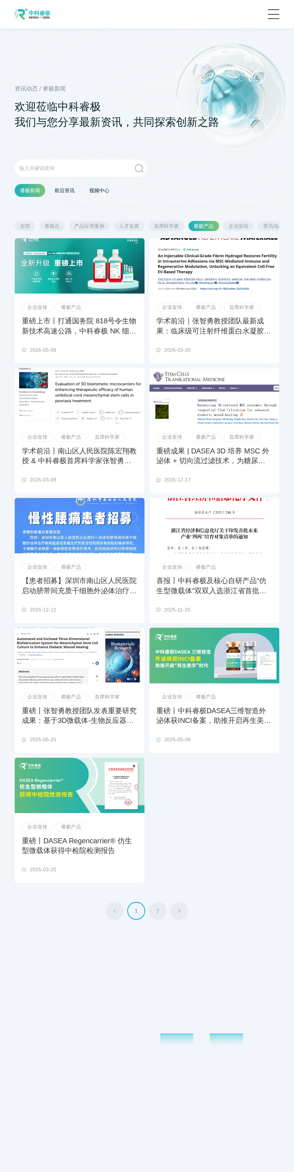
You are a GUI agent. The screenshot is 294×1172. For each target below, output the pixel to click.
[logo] (32, 14)
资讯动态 (26, 89)
